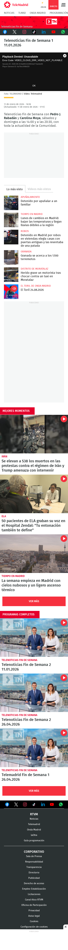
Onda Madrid (38, 13)
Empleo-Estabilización (34, 889)
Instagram (24, 32)
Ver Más (34, 601)
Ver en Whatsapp (61, 804)
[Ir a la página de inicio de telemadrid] (16, 5)
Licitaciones (34, 894)
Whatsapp (63, 32)
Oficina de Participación (34, 905)
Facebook (5, 32)
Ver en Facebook (7, 805)
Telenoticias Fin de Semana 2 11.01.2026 (34, 637)
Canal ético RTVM (34, 900)
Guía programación (34, 840)
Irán (4, 456)
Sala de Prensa (34, 856)
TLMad (22, 13)
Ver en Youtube (52, 804)
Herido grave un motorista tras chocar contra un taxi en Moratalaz (11, 274)
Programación (59, 13)
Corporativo (34, 851)
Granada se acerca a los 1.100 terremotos (11, 257)
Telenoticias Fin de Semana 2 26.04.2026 (34, 693)
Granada (26, 251)
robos (25, 231)
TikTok (34, 32)
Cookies (34, 921)
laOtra (34, 835)
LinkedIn (44, 32)
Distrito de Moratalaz (34, 269)
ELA (4, 516)
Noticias (9, 13)
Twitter (14, 32)
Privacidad (34, 910)
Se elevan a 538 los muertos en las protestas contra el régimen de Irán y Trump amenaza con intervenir (34, 434)
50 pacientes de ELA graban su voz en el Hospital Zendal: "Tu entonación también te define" (34, 494)
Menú (63, 5)
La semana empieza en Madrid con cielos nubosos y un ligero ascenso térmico (34, 553)
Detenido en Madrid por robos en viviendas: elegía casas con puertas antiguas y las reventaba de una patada (11, 237)
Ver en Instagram (25, 804)
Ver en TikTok (34, 805)
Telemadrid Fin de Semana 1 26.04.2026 (34, 748)
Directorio (34, 872)
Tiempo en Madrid (32, 214)
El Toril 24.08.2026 (11, 291)
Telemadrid (34, 824)
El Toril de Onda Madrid (36, 286)
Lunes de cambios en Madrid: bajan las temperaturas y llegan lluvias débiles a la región (11, 220)
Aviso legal (34, 916)
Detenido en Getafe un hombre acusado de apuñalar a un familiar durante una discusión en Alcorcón (11, 203)
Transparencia (34, 867)
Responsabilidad (34, 862)
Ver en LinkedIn (43, 804)
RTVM (34, 814)
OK (34, 85)
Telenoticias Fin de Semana (19, 660)
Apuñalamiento (30, 197)
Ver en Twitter (16, 805)
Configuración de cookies (34, 927)
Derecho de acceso (34, 883)
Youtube (53, 32)
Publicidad (34, 878)
